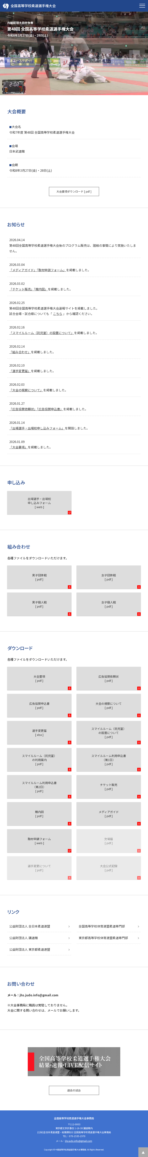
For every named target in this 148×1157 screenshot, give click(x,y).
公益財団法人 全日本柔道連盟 (29, 926)
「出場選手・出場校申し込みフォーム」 (37, 428)
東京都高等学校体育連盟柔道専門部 (103, 937)
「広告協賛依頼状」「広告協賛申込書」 (36, 409)
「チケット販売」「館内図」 (28, 289)
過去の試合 (74, 1090)
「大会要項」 (18, 447)
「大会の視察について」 (26, 390)
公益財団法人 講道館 (23, 937)
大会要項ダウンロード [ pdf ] (74, 191)
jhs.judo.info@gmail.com (39, 995)
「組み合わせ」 (20, 352)
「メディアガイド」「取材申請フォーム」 (37, 270)
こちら (57, 313)
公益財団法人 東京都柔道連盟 (29, 949)
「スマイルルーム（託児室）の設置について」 (41, 332)
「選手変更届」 (20, 371)
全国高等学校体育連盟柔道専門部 (102, 926)
